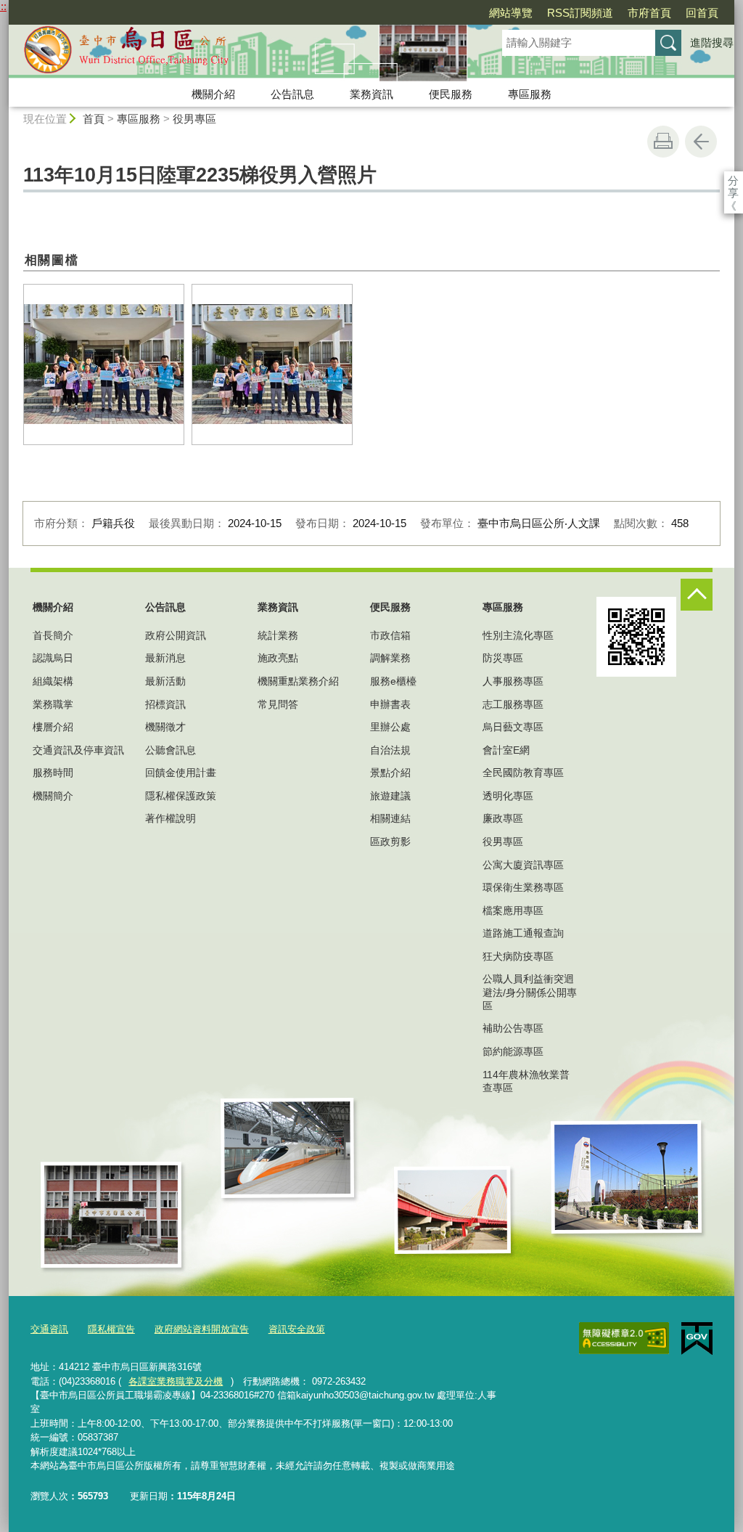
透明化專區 (508, 796)
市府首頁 (649, 13)
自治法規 (390, 750)
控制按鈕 (697, 595)
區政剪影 (390, 841)
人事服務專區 (513, 681)
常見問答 (278, 704)
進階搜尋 (712, 42)
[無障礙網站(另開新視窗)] (624, 1338)
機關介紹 (213, 94)
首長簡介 (53, 635)
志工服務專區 (513, 704)
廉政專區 (503, 818)
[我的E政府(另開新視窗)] (697, 1339)
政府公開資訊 (175, 635)
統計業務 (278, 635)
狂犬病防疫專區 (518, 956)
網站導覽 (511, 13)
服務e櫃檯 (393, 681)
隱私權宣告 (111, 1329)
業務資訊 (371, 94)
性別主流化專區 (518, 635)
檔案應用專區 (513, 910)
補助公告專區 (513, 1028)
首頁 (93, 119)
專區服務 (529, 94)
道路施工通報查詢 (523, 933)
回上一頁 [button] (701, 142)
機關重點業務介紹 (298, 681)
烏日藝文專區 (513, 727)
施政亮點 (278, 658)
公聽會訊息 (170, 750)
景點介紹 (390, 772)
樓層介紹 (53, 727)
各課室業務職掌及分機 (175, 1381)
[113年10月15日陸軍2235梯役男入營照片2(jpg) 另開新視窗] (104, 364)
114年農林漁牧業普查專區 (526, 1081)
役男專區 (194, 119)
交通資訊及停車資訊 (78, 750)
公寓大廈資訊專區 (523, 865)
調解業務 (390, 658)
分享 (733, 180)
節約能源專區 (513, 1051)
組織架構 (53, 681)
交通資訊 (49, 1329)
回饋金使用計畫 (180, 772)
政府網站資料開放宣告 (202, 1329)
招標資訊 (165, 704)
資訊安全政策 (296, 1329)
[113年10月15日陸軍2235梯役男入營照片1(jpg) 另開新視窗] (272, 364)
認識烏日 (53, 658)
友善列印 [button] (663, 142)
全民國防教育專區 (523, 772)
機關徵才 (165, 727)
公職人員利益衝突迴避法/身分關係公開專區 (530, 992)
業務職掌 (53, 704)
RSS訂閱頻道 (580, 13)
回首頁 (702, 13)
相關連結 (390, 818)
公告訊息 (292, 94)
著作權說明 (170, 818)
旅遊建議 (390, 796)
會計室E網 (506, 750)
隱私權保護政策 (180, 796)
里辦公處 (390, 727)
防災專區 (503, 658)
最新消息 (165, 658)
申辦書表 (390, 704)
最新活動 (165, 681)
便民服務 (450, 94)
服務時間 (53, 772)
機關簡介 (53, 796)
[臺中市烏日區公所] (238, 53)
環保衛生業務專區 (523, 887)
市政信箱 (390, 635)
